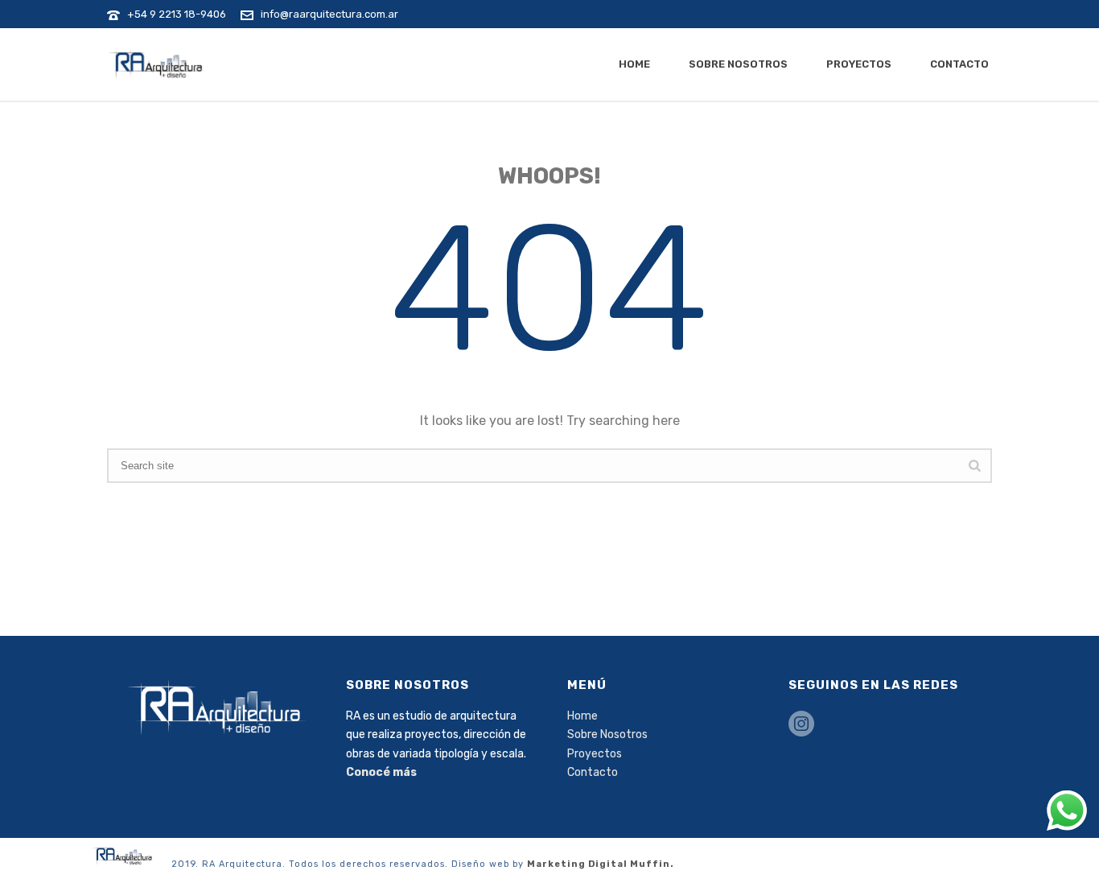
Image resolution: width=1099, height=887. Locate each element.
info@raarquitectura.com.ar (329, 14)
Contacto (959, 64)
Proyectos (858, 64)
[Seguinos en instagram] (801, 725)
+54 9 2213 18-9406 (176, 14)
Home (634, 64)
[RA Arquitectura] (123, 854)
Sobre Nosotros (738, 64)
